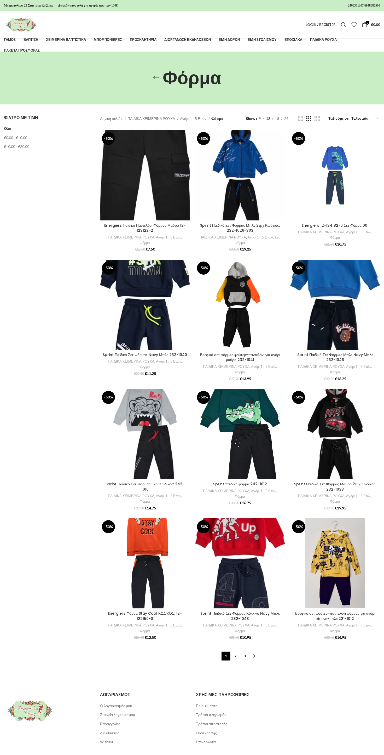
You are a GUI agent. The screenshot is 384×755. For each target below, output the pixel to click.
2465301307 (356, 5)
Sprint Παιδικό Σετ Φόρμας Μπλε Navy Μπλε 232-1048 (335, 357)
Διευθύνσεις (109, 733)
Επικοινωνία (206, 742)
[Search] (343, 24)
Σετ (277, 237)
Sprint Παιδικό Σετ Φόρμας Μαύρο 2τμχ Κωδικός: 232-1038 (335, 486)
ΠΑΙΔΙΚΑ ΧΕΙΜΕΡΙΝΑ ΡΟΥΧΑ (151, 118)
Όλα (7, 128)
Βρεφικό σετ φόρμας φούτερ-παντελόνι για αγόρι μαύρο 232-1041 (240, 357)
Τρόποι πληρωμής (211, 714)
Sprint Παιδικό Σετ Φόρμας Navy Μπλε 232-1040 (145, 354)
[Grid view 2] (300, 118)
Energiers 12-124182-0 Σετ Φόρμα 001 (335, 225)
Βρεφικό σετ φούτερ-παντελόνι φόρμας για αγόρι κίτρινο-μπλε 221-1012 (335, 616)
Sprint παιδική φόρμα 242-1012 (240, 484)
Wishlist (106, 742)
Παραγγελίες (110, 723)
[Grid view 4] (317, 118)
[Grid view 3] (308, 118)
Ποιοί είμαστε (206, 705)
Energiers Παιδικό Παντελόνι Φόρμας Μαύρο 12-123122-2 (145, 228)
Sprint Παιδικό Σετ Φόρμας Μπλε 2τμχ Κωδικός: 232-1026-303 (240, 228)
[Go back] (156, 78)
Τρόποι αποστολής (211, 723)
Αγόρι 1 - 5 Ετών (193, 118)
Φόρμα (145, 243)
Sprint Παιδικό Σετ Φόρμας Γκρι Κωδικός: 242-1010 (145, 486)
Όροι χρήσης (206, 733)
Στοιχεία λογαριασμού (117, 714)
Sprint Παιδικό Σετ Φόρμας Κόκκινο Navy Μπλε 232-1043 (240, 616)
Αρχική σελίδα (111, 118)
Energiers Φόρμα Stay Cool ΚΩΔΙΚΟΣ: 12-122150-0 (145, 616)
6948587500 (372, 5)
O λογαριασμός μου (116, 705)
